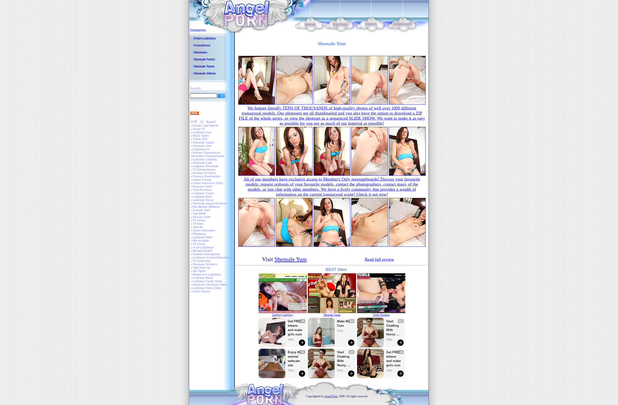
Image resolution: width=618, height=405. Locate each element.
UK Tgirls (199, 271)
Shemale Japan (203, 142)
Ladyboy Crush (203, 193)
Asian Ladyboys (205, 38)
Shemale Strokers (205, 264)
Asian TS (199, 129)
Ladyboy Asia (202, 132)
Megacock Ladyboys (207, 274)
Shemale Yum (202, 146)
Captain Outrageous (206, 254)
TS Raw (198, 223)
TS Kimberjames (204, 169)
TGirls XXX (200, 139)
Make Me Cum (344, 323)
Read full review (379, 259)
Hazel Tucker (202, 291)
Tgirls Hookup (381, 315)
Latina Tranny (202, 179)
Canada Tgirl (201, 210)
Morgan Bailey (202, 251)
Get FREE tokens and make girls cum (295, 327)
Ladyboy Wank (203, 278)
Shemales (200, 52)
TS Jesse (199, 220)
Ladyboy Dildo (202, 237)
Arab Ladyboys (203, 247)
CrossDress (202, 45)
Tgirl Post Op (201, 267)
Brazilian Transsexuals (208, 156)
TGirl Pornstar (202, 190)
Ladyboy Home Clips (207, 288)
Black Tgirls (201, 135)
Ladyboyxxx (201, 149)
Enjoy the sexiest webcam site (295, 358)
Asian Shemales (204, 230)
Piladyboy (199, 234)
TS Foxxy (199, 244)
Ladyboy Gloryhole (205, 166)
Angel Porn (330, 396)
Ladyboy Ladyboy (205, 159)
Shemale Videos (205, 73)
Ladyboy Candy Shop (207, 281)
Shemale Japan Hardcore (210, 203)
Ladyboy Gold (202, 196)
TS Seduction (202, 261)
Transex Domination (206, 176)
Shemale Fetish (204, 59)
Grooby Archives (204, 173)
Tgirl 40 (198, 227)
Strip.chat (292, 339)
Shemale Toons (204, 66)
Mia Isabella (201, 240)
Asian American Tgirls (208, 183)
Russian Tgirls (202, 186)
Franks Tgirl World (205, 125)
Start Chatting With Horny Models (344, 359)
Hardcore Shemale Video (210, 284)
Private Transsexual (206, 152)
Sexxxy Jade (202, 217)
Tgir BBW (199, 213)
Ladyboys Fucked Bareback (212, 257)
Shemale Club (202, 163)
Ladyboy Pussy (203, 200)
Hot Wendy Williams (206, 207)
